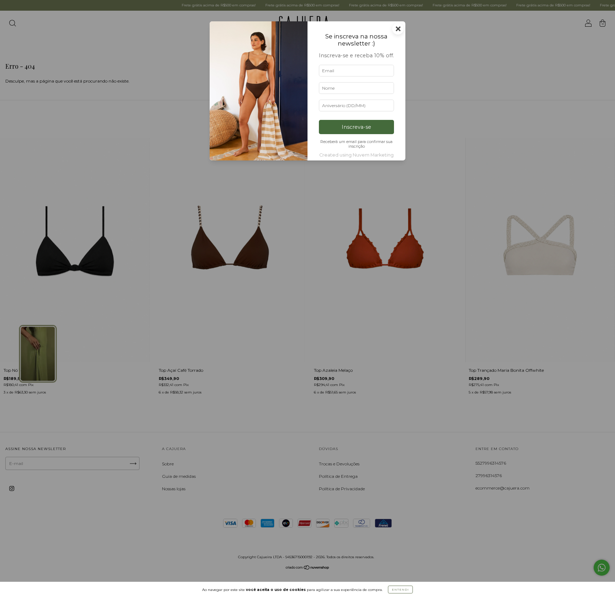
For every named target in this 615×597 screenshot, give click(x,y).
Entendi (400, 589)
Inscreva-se (356, 127)
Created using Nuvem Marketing (356, 155)
